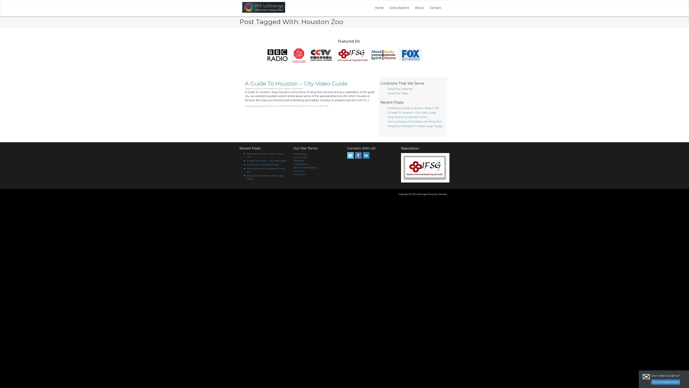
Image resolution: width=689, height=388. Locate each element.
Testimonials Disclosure (305, 167)
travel (321, 106)
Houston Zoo (272, 106)
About (419, 8)
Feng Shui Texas (398, 93)
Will (257, 88)
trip (327, 106)
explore (254, 106)
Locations (298, 171)
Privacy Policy (300, 154)
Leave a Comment (293, 88)
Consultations (399, 8)
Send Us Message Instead (665, 382)
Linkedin (366, 155)
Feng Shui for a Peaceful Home (407, 117)
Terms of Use (299, 157)
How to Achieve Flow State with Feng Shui (414, 121)
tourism (305, 106)
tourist (313, 106)
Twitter (350, 155)
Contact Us (299, 174)
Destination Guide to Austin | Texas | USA (413, 108)
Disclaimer (298, 160)
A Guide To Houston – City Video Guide (296, 83)
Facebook (358, 155)
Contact (435, 8)
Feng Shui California (400, 89)
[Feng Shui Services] (283, 7)
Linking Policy (300, 164)
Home (379, 8)
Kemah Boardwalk (290, 106)
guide (262, 106)
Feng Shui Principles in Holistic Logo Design (415, 126)
